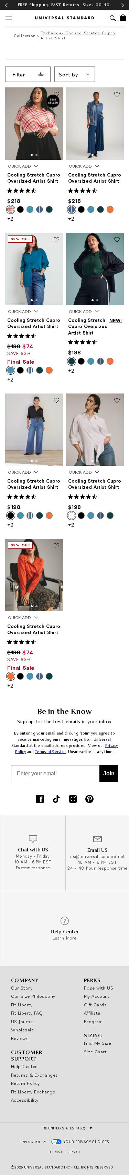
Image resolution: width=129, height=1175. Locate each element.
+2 (10, 219)
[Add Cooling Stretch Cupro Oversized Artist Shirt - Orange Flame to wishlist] (56, 546)
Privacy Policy (33, 1142)
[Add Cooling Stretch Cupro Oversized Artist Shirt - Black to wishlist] (56, 400)
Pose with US (98, 988)
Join (109, 773)
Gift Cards (95, 1005)
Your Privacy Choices (86, 1141)
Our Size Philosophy (33, 996)
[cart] (123, 17)
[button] (32, 155)
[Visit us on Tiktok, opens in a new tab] (56, 799)
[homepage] (64, 18)
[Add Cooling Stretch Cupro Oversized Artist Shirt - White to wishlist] (117, 400)
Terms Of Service (64, 1152)
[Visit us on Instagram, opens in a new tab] (73, 799)
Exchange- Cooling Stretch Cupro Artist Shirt (78, 35)
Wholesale (22, 1030)
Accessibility (25, 1100)
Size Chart (95, 1052)
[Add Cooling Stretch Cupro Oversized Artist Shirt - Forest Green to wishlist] (117, 240)
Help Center (24, 1066)
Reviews (20, 1038)
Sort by (68, 74)
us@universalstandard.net (97, 856)
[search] (113, 19)
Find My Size (97, 1043)
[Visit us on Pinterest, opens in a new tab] (89, 799)
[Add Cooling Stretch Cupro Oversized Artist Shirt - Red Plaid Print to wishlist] (56, 94)
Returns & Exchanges (34, 1075)
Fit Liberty (22, 1005)
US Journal (22, 1021)
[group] (64, 5)
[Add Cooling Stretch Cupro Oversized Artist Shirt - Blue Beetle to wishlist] (56, 240)
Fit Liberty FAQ (27, 1013)
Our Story (21, 988)
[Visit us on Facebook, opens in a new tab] (40, 799)
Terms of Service (50, 751)
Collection (25, 35)
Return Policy (25, 1083)
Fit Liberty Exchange (33, 1092)
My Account (97, 996)
